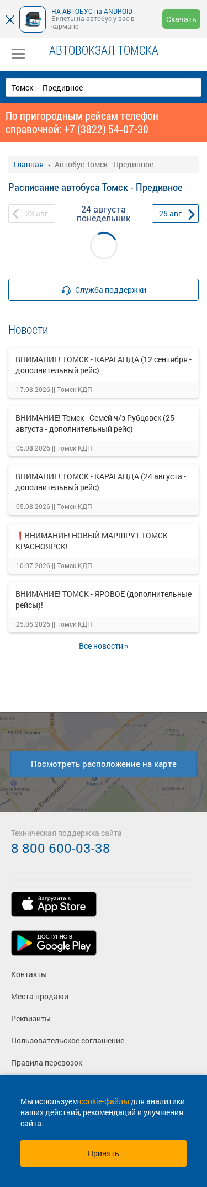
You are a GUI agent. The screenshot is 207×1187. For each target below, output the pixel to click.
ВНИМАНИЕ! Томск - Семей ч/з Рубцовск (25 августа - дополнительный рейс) (94, 423)
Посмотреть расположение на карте (104, 763)
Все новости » (104, 645)
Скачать (181, 19)
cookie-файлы (104, 1101)
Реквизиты (31, 1018)
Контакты (29, 974)
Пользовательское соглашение (67, 1040)
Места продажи (39, 996)
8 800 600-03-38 (60, 848)
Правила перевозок (46, 1062)
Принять (103, 1153)
